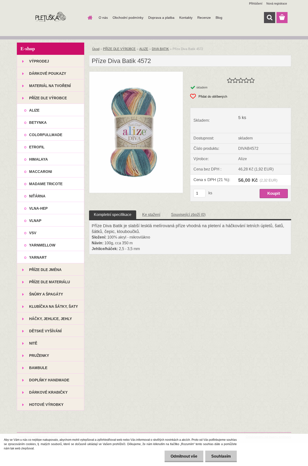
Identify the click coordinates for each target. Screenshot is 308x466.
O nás (103, 17)
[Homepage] (89, 17)
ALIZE (143, 49)
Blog (219, 17)
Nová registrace (276, 3)
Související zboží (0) (188, 215)
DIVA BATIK (160, 49)
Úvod (95, 49)
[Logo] (50, 18)
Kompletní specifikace (112, 215)
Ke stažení (151, 215)
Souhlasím (221, 456)
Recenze (204, 17)
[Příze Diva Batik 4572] (136, 73)
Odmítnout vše (184, 456)
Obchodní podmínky (128, 17)
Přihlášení (255, 3)
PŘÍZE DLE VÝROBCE (119, 49)
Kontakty (185, 17)
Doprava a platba (161, 17)
